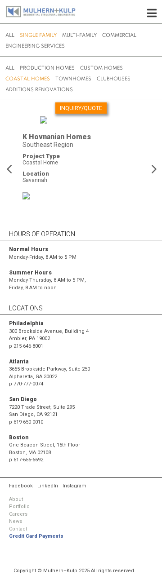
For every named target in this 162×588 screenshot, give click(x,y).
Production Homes (47, 68)
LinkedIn (47, 486)
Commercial (119, 35)
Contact (18, 529)
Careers (18, 514)
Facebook (21, 486)
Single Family (38, 35)
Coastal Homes (27, 79)
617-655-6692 (28, 460)
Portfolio (19, 506)
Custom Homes (101, 68)
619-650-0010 (28, 422)
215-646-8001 (28, 346)
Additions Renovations (39, 90)
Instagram (74, 486)
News (15, 521)
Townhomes (73, 79)
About (16, 499)
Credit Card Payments (36, 536)
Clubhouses (113, 79)
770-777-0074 (28, 384)
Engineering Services (35, 46)
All (9, 35)
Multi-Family (79, 35)
